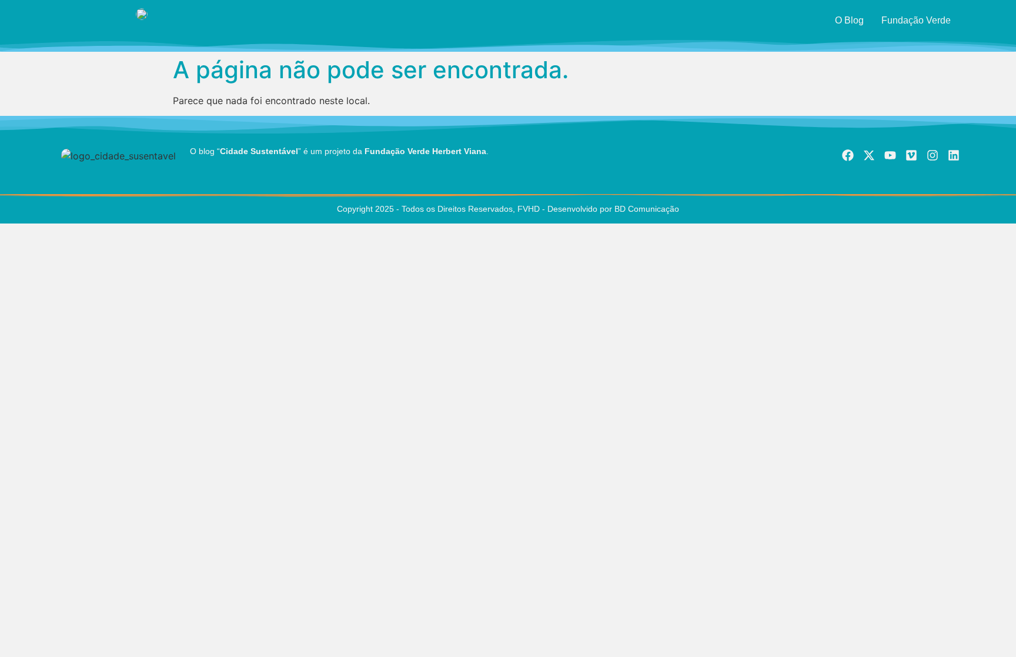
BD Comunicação (645, 209)
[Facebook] (848, 155)
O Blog (849, 20)
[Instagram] (932, 155)
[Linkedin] (954, 155)
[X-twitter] (869, 155)
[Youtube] (890, 155)
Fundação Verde (916, 20)
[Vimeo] (911, 155)
